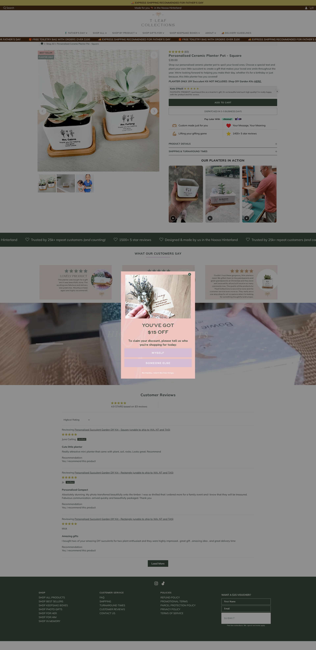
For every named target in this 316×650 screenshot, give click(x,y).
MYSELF (158, 353)
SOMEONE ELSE (158, 363)
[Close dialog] (189, 274)
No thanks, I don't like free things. (158, 372)
